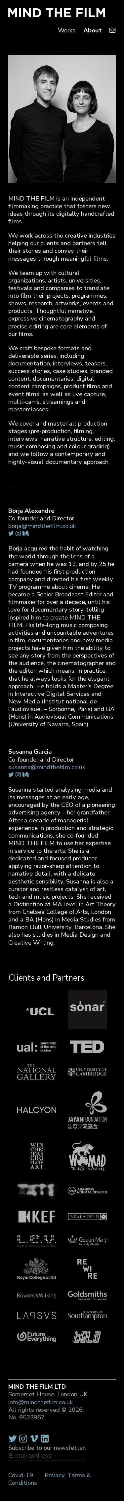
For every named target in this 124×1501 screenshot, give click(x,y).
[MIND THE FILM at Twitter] (12, 1439)
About (92, 30)
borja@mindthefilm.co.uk (42, 526)
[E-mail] (112, 30)
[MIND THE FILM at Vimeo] (34, 1439)
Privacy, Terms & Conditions (49, 1479)
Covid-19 (20, 1475)
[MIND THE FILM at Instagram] (23, 1439)
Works (66, 30)
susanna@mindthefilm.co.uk (46, 767)
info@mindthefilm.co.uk (40, 1402)
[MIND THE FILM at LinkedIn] (45, 1439)
